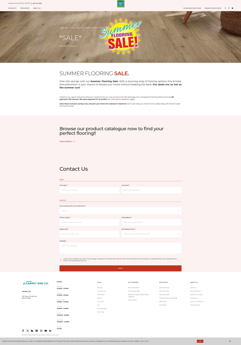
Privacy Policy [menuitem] (195, 305)
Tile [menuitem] (98, 305)
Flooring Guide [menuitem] (164, 294)
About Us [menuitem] (193, 287)
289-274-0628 (37, 3)
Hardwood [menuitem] (100, 294)
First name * (63, 185)
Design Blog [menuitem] (132, 300)
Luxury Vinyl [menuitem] (101, 291)
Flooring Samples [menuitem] (134, 291)
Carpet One (63, 28)
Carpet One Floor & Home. (36, 335)
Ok (200, 341)
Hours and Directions (192, 8)
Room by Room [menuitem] (195, 291)
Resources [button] (24, 8)
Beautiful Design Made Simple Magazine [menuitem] (138, 295)
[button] (225, 8)
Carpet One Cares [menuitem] (196, 294)
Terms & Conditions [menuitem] (197, 301)
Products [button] (12, 8)
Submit (120, 268)
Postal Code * (63, 229)
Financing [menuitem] (100, 312)
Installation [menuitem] (163, 305)
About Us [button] (36, 8)
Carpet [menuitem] (99, 298)
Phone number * (65, 217)
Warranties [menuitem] (163, 301)
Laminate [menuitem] (100, 301)
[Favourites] (229, 8)
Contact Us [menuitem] (194, 298)
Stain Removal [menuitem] (164, 287)
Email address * (127, 217)
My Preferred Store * (128, 229)
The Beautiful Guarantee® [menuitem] (168, 298)
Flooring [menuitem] (100, 287)
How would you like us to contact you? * (72, 206)
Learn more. (144, 341)
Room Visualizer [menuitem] (133, 287)
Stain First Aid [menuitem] (164, 291)
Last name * (125, 185)
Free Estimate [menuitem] (102, 308)
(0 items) (232, 8)
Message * (62, 241)
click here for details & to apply (123, 99)
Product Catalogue (65, 141)
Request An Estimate (213, 8)
